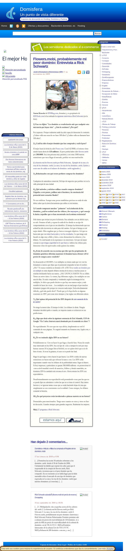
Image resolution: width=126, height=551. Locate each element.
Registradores (107, 141)
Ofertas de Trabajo (109, 124)
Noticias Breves (107, 119)
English (104, 85)
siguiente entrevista (64, 116)
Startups (105, 149)
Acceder (104, 239)
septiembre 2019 (108, 188)
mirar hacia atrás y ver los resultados (60, 234)
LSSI (85, 545)
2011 (110, 200)
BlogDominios (107, 214)
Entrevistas (53, 72)
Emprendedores (108, 80)
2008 (103, 203)
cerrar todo (111, 47)
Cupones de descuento (48, 545)
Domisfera (31, 9)
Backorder (105, 52)
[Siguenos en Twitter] (11, 26)
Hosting (104, 228)
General (105, 105)
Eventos (105, 102)
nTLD (104, 121)
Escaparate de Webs (109, 94)
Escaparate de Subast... (111, 91)
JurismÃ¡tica (106, 116)
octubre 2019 (106, 185)
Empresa (105, 83)
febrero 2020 (106, 174)
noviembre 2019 (107, 183)
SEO (104, 146)
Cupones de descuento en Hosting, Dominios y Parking (44, 19)
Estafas (105, 99)
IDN (61, 72)
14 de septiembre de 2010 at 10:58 (49, 503)
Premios (105, 132)
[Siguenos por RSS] (17, 26)
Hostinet (105, 225)
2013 (123, 197)
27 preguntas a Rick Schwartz (48, 410)
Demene (105, 219)
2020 (103, 194)
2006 (116, 203)
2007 (110, 203)
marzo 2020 (106, 171)
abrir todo (102, 47)
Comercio (105, 58)
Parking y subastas (109, 127)
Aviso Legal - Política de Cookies (70, 545)
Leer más (102, 549)
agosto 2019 (106, 191)
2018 (116, 194)
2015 (110, 197)
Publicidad (106, 138)
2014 (116, 197)
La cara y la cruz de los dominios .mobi (68, 166)
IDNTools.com (38, 116)
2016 (103, 197)
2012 (103, 200)
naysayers (74, 211)
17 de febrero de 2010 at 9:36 (47, 456)
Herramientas (107, 110)
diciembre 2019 (107, 180)
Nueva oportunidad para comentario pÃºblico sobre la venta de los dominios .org (16, 169)
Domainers (43, 72)
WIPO (104, 163)
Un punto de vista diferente (42, 15)
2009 (123, 200)
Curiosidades (106, 63)
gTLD (104, 108)
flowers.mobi (83, 152)
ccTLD (104, 55)
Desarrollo (105, 66)
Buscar (98, 34)
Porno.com (60, 149)
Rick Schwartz (78, 116)
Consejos (105, 61)
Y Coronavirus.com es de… (15, 204)
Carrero (104, 217)
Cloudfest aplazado (16, 191)
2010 (116, 200)
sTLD (104, 152)
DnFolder (105, 69)
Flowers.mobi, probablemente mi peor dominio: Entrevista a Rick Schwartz (60, 62)
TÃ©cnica (105, 154)
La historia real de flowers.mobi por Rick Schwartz (52, 163)
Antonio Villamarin (108, 211)
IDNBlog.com (53, 113)
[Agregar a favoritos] (24, 26)
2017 (123, 194)
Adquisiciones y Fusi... (110, 50)
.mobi (35, 72)
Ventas (104, 160)
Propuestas (106, 135)
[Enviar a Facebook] (88, 72)
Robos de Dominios (109, 143)
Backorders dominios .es (63, 26)
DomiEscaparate (108, 77)
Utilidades (105, 157)
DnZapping (106, 72)
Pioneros (105, 130)
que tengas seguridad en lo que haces (54, 243)
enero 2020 (106, 177)
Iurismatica (105, 230)
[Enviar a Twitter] (83, 72)
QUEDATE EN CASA (15, 140)
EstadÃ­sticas (106, 97)
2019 (110, 194)
